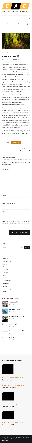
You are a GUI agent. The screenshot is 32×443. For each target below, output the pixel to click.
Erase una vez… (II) (25, 150)
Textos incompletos (8, 289)
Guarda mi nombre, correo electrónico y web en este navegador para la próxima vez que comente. (16, 223)
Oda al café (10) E (14, 302)
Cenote (7, 439)
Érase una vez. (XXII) (9, 387)
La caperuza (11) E (14, 309)
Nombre (4, 195)
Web (3, 211)
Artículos (5, 258)
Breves (5, 264)
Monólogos (6, 283)
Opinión (5, 286)
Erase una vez (5, 52)
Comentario (5, 169)
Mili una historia (7, 280)
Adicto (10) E (13, 324)
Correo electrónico (9, 203)
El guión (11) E (13, 337)
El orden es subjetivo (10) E (17, 316)
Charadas (5, 269)
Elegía (4, 275)
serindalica (5, 59)
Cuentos (5, 272)
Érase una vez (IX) (8, 425)
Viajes (4, 291)
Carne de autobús (8, 267)
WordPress (5, 440)
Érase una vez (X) (7, 380)
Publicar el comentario (20, 232)
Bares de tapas (7, 261)
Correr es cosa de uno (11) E (17, 331)
